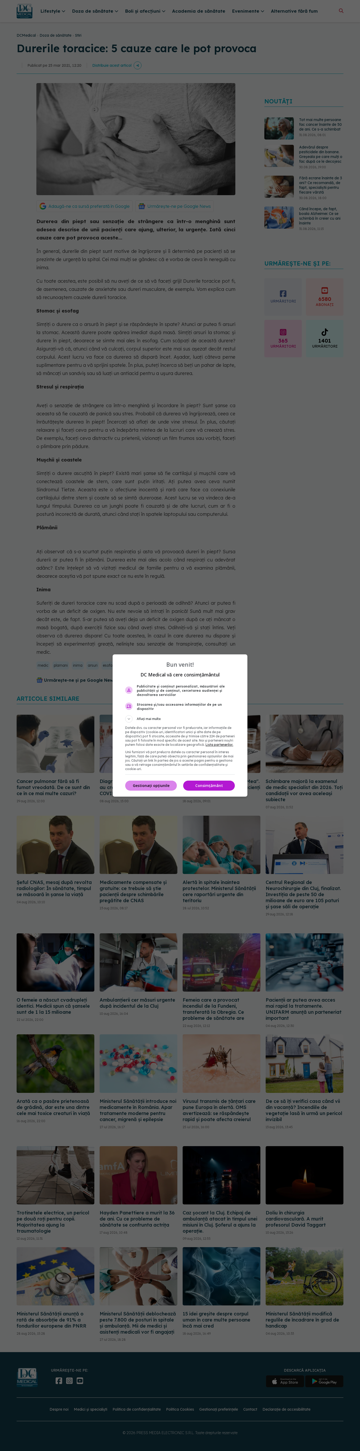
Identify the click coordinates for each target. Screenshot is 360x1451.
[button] (180, 719)
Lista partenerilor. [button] (219, 745)
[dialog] (180, 725)
